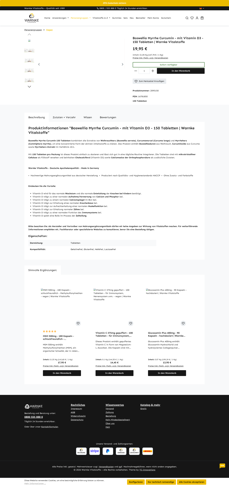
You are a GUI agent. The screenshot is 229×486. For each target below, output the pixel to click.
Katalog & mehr (150, 404)
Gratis (143, 408)
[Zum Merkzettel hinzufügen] (78, 323)
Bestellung (111, 416)
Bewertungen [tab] (108, 117)
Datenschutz (77, 419)
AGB (73, 412)
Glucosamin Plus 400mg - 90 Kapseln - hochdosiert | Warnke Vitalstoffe (165, 334)
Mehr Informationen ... (35, 483)
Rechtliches (78, 404)
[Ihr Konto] (197, 18)
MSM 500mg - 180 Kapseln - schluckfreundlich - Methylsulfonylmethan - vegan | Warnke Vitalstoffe (61, 337)
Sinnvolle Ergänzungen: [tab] (42, 270)
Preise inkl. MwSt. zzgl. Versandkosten (150, 58)
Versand (110, 408)
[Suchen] (187, 18)
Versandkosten (106, 466)
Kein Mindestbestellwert (118, 419)
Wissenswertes (115, 404)
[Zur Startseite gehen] (31, 18)
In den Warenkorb (181, 71)
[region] (75, 64)
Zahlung (110, 412)
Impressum (76, 408)
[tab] (36, 117)
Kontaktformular (49, 426)
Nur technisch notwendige (161, 482)
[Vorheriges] (39, 64)
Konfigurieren (136, 482)
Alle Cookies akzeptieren (191, 482)
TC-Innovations (147, 470)
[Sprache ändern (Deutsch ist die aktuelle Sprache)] (202, 8)
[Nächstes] (123, 64)
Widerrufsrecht (78, 416)
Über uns (110, 423)
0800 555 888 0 (33, 416)
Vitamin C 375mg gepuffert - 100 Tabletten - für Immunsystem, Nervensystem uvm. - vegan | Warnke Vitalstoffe (114, 334)
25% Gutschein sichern (114, 3)
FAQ (108, 427)
